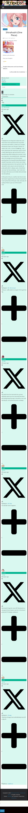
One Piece (5, 29)
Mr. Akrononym (12, 288)
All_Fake (3, 361)
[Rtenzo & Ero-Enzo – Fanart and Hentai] (14, 1)
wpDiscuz (10, 783)
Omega (3, 575)
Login (4, 80)
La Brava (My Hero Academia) (17, 72)
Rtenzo (13, 38)
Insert (2, 811)
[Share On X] (14, 137)
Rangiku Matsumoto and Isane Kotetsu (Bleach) (13, 67)
